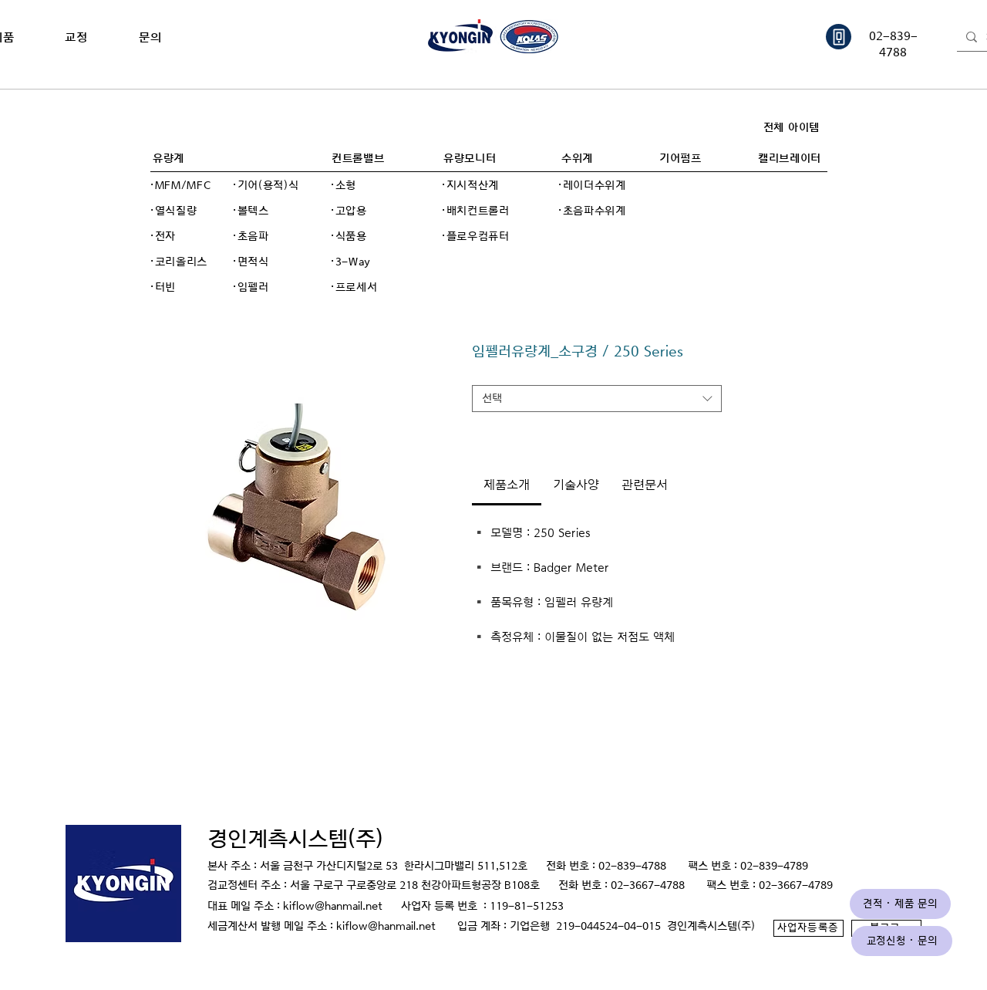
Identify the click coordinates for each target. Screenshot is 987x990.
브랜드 (489, 373)
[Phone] (838, 36)
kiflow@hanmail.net (332, 906)
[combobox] (597, 398)
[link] (506, 485)
